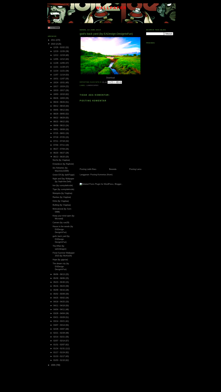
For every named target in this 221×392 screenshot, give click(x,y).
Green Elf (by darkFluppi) (63, 175)
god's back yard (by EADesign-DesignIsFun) (61, 239)
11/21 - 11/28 (59, 67)
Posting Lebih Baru (88, 169)
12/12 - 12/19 (59, 55)
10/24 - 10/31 (59, 82)
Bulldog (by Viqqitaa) (62, 205)
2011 (53, 40)
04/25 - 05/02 (59, 298)
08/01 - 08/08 (59, 129)
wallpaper (111, 8)
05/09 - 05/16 (59, 290)
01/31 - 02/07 (59, 344)
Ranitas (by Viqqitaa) (62, 197)
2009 (53, 365)
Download (110, 78)
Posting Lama (135, 169)
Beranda (112, 169)
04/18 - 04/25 (59, 302)
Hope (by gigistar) (60, 259)
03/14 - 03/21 (59, 321)
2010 (53, 44)
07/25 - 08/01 (59, 133)
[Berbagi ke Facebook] (117, 82)
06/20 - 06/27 (59, 153)
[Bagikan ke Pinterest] (120, 82)
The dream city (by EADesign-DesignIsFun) (61, 266)
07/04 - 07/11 (59, 145)
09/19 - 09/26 (59, 102)
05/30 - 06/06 (59, 278)
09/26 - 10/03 (59, 98)
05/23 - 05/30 (59, 282)
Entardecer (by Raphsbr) (63, 164)
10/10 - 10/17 (59, 90)
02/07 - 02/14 (59, 341)
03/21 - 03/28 (59, 317)
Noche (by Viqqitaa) (61, 160)
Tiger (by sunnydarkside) (63, 189)
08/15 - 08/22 (59, 121)
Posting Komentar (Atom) (101, 174)
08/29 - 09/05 (59, 114)
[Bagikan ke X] (114, 82)
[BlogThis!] (111, 82)
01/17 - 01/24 (59, 352)
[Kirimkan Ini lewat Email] (108, 82)
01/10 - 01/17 (59, 356)
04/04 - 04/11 (59, 309)
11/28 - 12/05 (59, 63)
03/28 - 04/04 (59, 313)
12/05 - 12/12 (59, 59)
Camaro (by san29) (61, 222)
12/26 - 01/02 (59, 47)
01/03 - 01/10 (59, 360)
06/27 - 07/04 (59, 149)
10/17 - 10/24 (59, 86)
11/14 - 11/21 (59, 71)
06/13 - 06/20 (59, 157)
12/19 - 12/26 (59, 51)
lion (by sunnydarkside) (63, 185)
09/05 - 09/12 (59, 110)
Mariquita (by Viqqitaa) (62, 193)
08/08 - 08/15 (59, 125)
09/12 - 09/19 (59, 106)
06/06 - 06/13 (59, 274)
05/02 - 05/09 (59, 294)
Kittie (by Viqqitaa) (61, 201)
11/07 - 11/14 (59, 75)
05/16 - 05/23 (59, 286)
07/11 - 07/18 (59, 141)
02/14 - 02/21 (59, 337)
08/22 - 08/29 (59, 118)
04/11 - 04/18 (59, 305)
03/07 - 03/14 (59, 325)
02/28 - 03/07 (59, 329)
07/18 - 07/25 (59, 137)
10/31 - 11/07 (59, 78)
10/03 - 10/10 (59, 94)
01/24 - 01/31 (59, 348)
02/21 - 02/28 (59, 333)
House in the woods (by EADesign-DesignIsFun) (63, 229)
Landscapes (92, 85)
